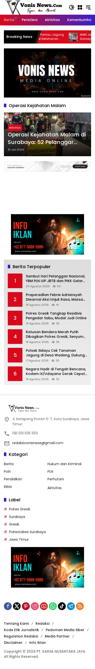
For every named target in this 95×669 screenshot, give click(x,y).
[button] (72, 7)
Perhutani (56, 479)
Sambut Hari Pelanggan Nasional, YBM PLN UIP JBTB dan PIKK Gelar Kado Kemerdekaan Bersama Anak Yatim (55, 279)
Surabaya (17, 516)
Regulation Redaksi (21, 636)
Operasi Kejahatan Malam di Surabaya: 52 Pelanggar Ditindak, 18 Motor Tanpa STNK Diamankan (47, 138)
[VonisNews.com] (34, 7)
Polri (7, 471)
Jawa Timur (19, 539)
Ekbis (8, 486)
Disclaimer (13, 642)
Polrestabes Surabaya (27, 531)
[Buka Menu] (80, 7)
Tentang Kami (16, 623)
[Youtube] (44, 606)
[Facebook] (8, 606)
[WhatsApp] (53, 606)
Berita (9, 463)
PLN (50, 471)
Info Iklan (37, 642)
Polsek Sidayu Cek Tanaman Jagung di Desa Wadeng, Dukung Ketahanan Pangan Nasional (55, 353)
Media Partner (57, 636)
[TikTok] (62, 606)
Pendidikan (13, 479)
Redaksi (42, 623)
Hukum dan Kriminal (64, 463)
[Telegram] (71, 606)
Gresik (14, 524)
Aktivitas (15, 128)
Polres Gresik (19, 509)
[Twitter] (17, 606)
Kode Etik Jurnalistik (21, 629)
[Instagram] (35, 606)
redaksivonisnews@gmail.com (37, 442)
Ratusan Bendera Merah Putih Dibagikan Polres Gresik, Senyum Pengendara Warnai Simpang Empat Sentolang (54, 334)
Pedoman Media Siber (65, 629)
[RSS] (80, 606)
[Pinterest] (26, 606)
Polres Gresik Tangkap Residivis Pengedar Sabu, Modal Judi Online (56, 316)
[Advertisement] (47, 190)
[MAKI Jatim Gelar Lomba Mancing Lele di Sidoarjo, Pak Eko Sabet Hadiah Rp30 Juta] (61, 37)
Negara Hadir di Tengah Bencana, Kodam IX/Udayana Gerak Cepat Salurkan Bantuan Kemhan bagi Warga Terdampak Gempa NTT (56, 371)
